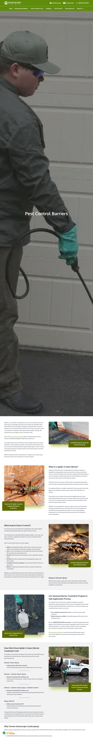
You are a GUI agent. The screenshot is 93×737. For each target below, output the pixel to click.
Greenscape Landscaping (16, 436)
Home (11, 8)
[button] (9, 733)
